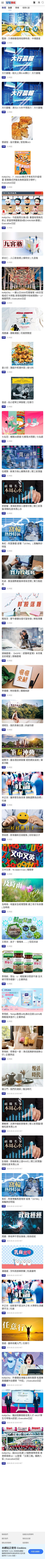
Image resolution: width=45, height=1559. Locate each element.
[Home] (10, 2)
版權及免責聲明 (28, 1534)
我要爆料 (26, 1543)
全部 (10, 8)
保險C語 (26, 8)
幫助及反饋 (26, 1538)
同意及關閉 (35, 1552)
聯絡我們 (5, 1534)
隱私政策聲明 (6, 1543)
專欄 (17, 8)
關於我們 (5, 1538)
